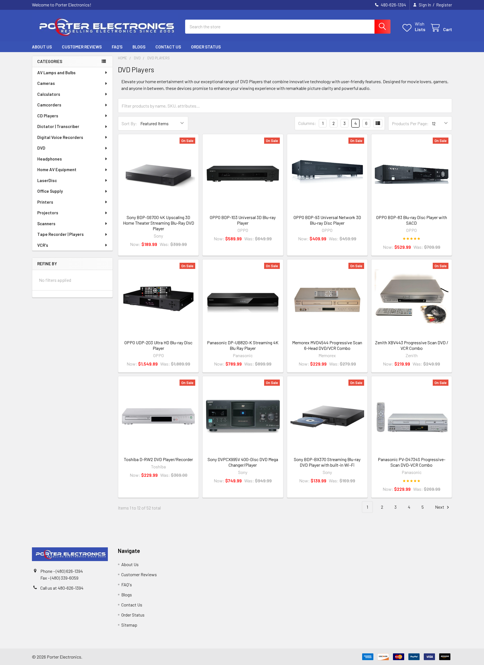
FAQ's (117, 46)
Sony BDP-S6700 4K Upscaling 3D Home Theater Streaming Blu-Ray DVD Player (158, 223)
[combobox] (287, 27)
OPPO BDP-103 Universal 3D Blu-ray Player (243, 220)
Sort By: (129, 123)
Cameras (46, 83)
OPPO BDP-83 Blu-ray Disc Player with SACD (411, 220)
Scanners (46, 223)
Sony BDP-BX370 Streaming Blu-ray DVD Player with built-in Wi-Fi (327, 462)
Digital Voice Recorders (60, 137)
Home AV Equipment (56, 169)
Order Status (206, 46)
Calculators (48, 94)
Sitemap (129, 624)
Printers (45, 201)
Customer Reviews (82, 46)
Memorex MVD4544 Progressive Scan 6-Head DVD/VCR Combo (327, 345)
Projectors (47, 212)
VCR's (42, 245)
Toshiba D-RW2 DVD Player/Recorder (158, 459)
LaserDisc (47, 180)
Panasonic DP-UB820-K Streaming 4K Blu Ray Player (242, 345)
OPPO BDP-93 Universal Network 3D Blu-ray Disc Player (327, 220)
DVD (41, 147)
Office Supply (50, 191)
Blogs (138, 46)
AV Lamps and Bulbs (56, 72)
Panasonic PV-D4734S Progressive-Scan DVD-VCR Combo (411, 462)
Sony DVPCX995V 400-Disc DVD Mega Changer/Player (243, 462)
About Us (42, 46)
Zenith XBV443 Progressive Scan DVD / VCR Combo (411, 345)
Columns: (307, 123)
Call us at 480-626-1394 (61, 587)
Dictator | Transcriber (58, 126)
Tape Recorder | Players (60, 234)
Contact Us (168, 46)
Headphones (49, 158)
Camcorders (49, 104)
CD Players (47, 115)
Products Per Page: (410, 123)
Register (444, 4)
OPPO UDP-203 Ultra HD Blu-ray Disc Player (158, 345)
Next (440, 507)
